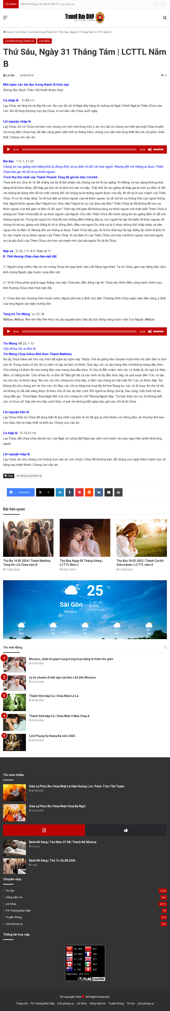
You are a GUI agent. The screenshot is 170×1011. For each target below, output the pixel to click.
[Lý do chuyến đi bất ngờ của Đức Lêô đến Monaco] (14, 683)
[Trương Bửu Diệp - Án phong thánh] (85, 17)
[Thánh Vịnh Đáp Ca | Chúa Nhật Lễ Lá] (14, 702)
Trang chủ (22, 1003)
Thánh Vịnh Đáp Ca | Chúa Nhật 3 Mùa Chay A (59, 716)
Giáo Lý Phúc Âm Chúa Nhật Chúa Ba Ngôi (57, 806)
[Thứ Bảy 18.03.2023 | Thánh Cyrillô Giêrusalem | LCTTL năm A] (142, 538)
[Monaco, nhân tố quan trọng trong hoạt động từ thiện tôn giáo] (14, 664)
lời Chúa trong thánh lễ (29, 476)
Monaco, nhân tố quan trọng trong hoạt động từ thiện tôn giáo (71, 659)
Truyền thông (14, 917)
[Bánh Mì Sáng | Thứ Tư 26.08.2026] (14, 866)
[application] (85, 149)
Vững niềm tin (14, 897)
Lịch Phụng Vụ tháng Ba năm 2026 (52, 736)
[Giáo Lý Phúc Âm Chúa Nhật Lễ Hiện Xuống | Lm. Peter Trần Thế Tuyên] (14, 792)
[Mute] (150, 149)
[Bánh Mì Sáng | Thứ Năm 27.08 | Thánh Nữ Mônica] (14, 848)
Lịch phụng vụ (14, 923)
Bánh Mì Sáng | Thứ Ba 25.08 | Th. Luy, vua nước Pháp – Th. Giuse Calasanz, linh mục (70, 4)
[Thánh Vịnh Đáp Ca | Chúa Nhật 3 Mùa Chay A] (14, 722)
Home (9, 32)
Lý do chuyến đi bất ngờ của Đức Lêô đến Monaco (62, 677)
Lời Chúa (21, 32)
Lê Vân (10, 75)
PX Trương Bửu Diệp (18, 910)
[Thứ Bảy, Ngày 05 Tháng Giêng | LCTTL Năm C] (85, 538)
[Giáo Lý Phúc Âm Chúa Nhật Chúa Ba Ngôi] (14, 812)
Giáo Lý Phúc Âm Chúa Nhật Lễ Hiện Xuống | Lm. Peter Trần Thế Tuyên (76, 786)
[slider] (159, 149)
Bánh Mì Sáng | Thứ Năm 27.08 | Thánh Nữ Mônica (62, 842)
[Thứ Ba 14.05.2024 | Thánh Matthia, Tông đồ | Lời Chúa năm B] (28, 538)
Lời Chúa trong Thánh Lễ (42, 32)
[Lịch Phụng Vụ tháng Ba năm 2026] (14, 742)
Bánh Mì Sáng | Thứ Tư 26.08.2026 (52, 860)
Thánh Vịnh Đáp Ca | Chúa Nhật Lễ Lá (53, 696)
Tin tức (10, 890)
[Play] (8, 149)
